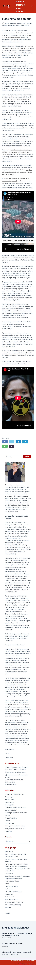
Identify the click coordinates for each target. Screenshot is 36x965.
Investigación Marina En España (15, 826)
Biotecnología (9, 802)
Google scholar (10, 749)
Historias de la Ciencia (12, 881)
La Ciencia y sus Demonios (13, 891)
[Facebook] (5, 441)
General (27, 25)
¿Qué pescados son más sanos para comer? (16, 776)
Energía (7, 815)
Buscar (27, 456)
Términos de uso (16, 960)
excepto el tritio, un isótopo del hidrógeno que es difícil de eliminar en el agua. (17, 172)
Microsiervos (9, 894)
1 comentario (14, 954)
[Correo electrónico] (11, 446)
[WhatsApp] (5, 446)
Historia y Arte (9, 823)
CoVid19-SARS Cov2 (11, 810)
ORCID (7, 753)
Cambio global (9, 805)
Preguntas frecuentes (28, 960)
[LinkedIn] (18, 441)
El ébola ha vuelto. (11, 785)
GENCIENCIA (9, 873)
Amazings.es (9, 852)
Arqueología (9, 797)
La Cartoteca (9, 889)
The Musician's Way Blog (13, 905)
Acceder (7, 913)
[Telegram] (25, 441)
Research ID (9, 758)
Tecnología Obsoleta (11, 899)
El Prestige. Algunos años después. (16, 813)
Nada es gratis (9, 897)
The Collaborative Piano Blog (14, 902)
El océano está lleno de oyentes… (15, 772)
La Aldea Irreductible (11, 886)
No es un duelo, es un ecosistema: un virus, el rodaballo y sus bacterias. (17, 768)
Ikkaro (7, 884)
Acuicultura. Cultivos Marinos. (14, 794)
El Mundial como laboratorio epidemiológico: (14, 781)
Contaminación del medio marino (15, 25)
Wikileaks (8, 907)
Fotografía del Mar (11, 818)
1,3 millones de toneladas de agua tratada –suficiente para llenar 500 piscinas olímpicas (17, 152)
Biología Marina (10, 799)
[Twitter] (11, 441)
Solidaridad (8, 831)
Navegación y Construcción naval (15, 829)
